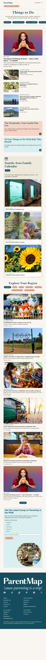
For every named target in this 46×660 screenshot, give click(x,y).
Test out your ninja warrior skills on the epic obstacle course (18, 358)
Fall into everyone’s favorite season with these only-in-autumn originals (21, 428)
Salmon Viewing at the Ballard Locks (15, 209)
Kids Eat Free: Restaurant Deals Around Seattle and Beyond (20, 460)
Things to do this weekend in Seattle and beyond (16, 324)
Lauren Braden (24, 87)
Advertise (26, 600)
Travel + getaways (32, 22)
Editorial (26, 602)
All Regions (7, 287)
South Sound (38, 287)
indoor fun (7, 22)
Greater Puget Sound (17, 290)
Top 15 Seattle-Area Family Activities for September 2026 (20, 426)
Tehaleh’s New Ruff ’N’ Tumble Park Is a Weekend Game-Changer (22, 356)
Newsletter (7, 616)
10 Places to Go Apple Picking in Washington (29, 84)
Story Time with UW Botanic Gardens (15, 242)
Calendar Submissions (30, 606)
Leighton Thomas (24, 100)
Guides (6, 614)
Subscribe (38, 2)
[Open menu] (41, 3)
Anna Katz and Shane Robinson (27, 74)
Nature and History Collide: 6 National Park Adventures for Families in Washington (30, 98)
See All (7, 170)
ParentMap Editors (8, 464)
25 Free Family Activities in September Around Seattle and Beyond (22, 391)
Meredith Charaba (8, 326)
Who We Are (7, 600)
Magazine (6, 612)
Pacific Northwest (29, 290)
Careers (6, 602)
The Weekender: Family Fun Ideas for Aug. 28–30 (17, 322)
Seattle (15, 287)
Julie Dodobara (8, 395)
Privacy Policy (28, 612)
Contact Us (7, 604)
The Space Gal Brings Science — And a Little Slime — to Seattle (21, 60)
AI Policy (26, 614)
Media (25, 604)
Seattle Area (8, 522)
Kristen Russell (8, 66)
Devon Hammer (24, 112)
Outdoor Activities (24, 69)
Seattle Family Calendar (12, 6)
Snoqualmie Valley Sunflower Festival (15, 275)
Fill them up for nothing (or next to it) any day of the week (18, 462)
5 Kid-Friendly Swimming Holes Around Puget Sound (31, 72)
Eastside (21, 287)
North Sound (29, 287)
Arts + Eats (6, 56)
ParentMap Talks (8, 618)
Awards (6, 606)
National (8, 531)
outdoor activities (18, 22)
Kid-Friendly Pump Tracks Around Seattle (29, 109)
